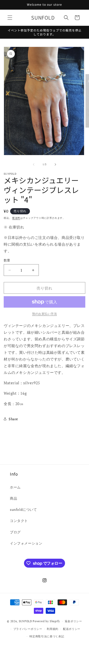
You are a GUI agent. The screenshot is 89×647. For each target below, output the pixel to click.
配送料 (16, 218)
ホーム (15, 487)
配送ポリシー (71, 629)
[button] (9, 17)
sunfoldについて (23, 509)
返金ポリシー (73, 621)
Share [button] (13, 419)
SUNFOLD (25, 621)
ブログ (15, 532)
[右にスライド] (55, 164)
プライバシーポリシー (27, 629)
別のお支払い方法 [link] (44, 314)
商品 (13, 498)
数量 (7, 260)
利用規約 (52, 629)
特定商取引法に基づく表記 (46, 636)
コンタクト (19, 520)
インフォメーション (26, 543)
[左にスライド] (33, 164)
